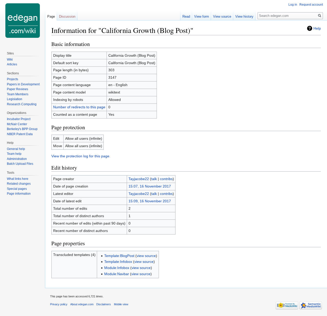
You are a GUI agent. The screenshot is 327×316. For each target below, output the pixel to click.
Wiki (10, 59)
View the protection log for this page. (80, 156)
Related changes (19, 183)
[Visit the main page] (22, 20)
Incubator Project (18, 119)
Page (51, 16)
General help (16, 149)
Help (317, 28)
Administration (17, 159)
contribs (166, 179)
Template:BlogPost (119, 256)
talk (154, 179)
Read (186, 16)
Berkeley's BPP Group (22, 129)
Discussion (67, 16)
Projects (12, 79)
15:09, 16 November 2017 (150, 201)
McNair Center (17, 124)
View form (201, 16)
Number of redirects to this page (79, 107)
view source (146, 256)
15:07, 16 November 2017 (150, 186)
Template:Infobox (118, 262)
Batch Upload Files (20, 164)
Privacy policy (58, 304)
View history (244, 16)
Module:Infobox (116, 268)
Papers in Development (23, 84)
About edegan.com (82, 304)
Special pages (17, 189)
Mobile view (121, 304)
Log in (292, 4)
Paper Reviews (17, 89)
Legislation (14, 99)
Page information (19, 193)
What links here (17, 179)
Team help (14, 154)
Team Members (17, 94)
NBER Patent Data (20, 134)
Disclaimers (103, 304)
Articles (12, 64)
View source (222, 16)
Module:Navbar (116, 274)
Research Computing (22, 104)
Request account (311, 4)
